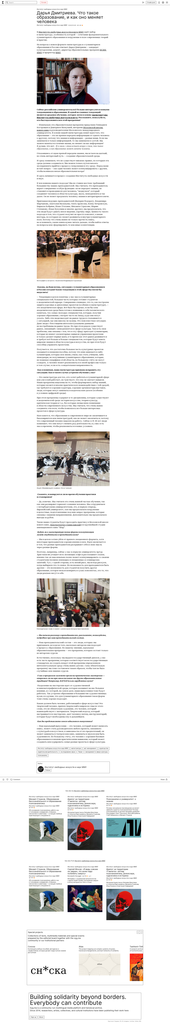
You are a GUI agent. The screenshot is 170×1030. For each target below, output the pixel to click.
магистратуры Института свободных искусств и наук (72, 116)
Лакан (80, 752)
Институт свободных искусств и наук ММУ (52, 9)
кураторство (103, 748)
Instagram (126, 1021)
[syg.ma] (3, 2)
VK (122, 1021)
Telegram (116, 1021)
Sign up (33, 1017)
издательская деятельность (48, 752)
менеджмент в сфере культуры (96, 752)
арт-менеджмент (90, 748)
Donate (43, 2)
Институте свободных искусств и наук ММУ (61, 32)
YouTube (132, 1021)
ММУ (58, 52)
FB (120, 1021)
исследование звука (68, 752)
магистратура (76, 748)
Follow (48, 770)
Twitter (136, 1021)
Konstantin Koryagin (74, 876)
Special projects (35, 932)
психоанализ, (42, 755)
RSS (140, 1021)
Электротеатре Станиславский (65, 524)
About (41, 1017)
